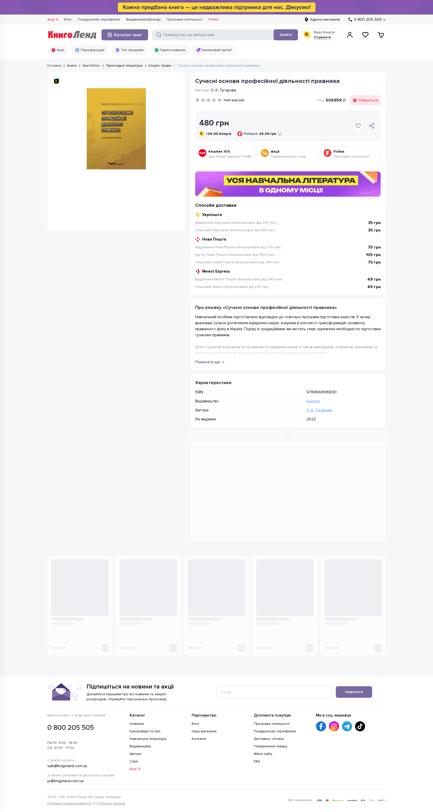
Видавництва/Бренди (143, 19)
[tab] (241, 454)
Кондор (313, 401)
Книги (72, 65)
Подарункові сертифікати (99, 19)
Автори (135, 706)
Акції (60, 50)
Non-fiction (91, 65)
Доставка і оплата (269, 691)
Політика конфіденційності (69, 756)
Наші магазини (204, 684)
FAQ (257, 714)
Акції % (52, 19)
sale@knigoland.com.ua (67, 718)
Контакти (199, 691)
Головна (54, 65)
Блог (68, 19)
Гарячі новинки (172, 50)
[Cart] (381, 35)
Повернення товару (270, 699)
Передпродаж (92, 50)
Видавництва (140, 699)
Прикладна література (124, 65)
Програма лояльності (184, 19)
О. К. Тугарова (319, 410)
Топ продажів (132, 50)
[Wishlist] (365, 35)
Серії (134, 714)
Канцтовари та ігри (145, 684)
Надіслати (354, 644)
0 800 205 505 (70, 680)
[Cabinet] (350, 35)
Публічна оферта (110, 756)
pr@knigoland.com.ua (65, 733)
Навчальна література (148, 691)
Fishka (213, 19)
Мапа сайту (263, 706)
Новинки (137, 676)
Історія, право (160, 65)
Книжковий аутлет (217, 50)
